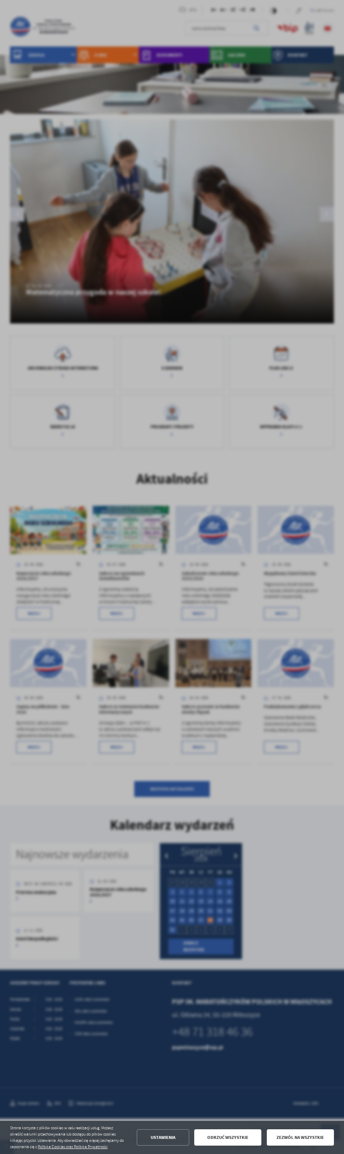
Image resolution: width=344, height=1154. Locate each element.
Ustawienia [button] (163, 1137)
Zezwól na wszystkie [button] (300, 1137)
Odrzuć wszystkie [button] (227, 1137)
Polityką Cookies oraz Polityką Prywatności (72, 1146)
